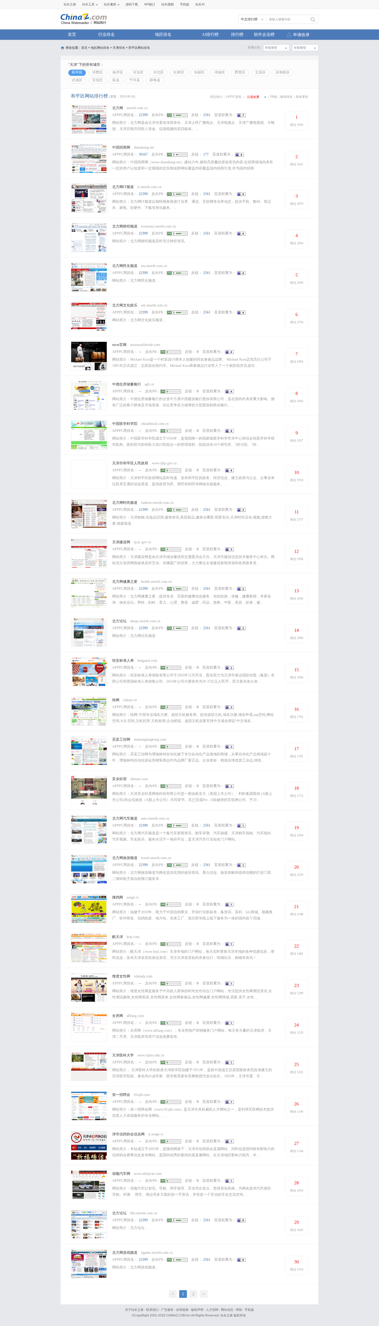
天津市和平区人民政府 (130, 463)
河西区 (97, 72)
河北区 (158, 72)
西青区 (240, 72)
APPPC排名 (234, 97)
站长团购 (167, 4)
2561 (206, 115)
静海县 (155, 80)
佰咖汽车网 (121, 1174)
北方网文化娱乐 (124, 305)
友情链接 (182, 1310)
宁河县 (134, 80)
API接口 (149, 4)
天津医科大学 (123, 1055)
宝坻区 (97, 80)
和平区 (77, 72)
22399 (143, 115)
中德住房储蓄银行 (126, 384)
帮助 (239, 1310)
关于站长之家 (134, 1310)
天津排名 (119, 48)
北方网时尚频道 (124, 503)
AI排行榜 (210, 34)
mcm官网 (119, 345)
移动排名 (286, 97)
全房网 (117, 1016)
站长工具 (88, 4)
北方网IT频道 (123, 187)
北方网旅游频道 (124, 858)
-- (140, 352)
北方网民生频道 (124, 266)
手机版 (249, 1310)
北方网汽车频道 (124, 818)
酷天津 (117, 937)
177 (206, 154)
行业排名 (106, 34)
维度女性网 (121, 976)
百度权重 (253, 97)
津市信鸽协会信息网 (129, 1134)
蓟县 (116, 80)
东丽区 (199, 72)
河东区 (138, 72)
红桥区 (179, 72)
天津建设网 (121, 542)
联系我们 (152, 1310)
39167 (143, 154)
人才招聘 (212, 1310)
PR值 (273, 97)
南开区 (117, 72)
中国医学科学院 (124, 424)
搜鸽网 (117, 897)
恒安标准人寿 (123, 660)
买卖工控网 (121, 739)
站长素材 (110, 4)
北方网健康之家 (124, 582)
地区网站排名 (100, 48)
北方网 (117, 108)
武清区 (77, 80)
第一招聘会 (121, 1095)
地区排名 (163, 34)
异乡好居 (119, 779)
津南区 (219, 72)
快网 (115, 700)
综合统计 (216, 97)
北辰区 (260, 72)
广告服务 (167, 1310)
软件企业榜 (264, 34)
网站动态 (227, 1310)
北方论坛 (119, 621)
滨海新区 (282, 72)
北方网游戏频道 (124, 1253)
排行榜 (237, 34)
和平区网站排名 (139, 48)
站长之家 (70, 4)
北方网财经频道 (124, 226)
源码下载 (132, 4)
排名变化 (302, 97)
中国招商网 (121, 147)
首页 (72, 34)
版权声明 (197, 1310)
